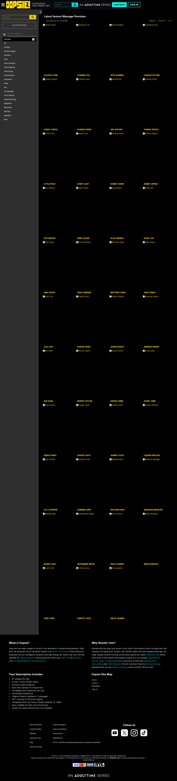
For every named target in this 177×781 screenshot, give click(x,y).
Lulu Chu (48, 347)
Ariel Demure (84, 292)
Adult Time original (60, 652)
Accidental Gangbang (114, 661)
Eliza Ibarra (117, 238)
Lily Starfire (50, 510)
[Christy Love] (92, 591)
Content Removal (89, 760)
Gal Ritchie (116, 130)
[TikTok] (143, 733)
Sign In (134, 5)
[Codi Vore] (59, 591)
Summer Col (83, 75)
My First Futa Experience (35, 661)
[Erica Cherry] (126, 537)
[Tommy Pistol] (159, 103)
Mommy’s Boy (150, 661)
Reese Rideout (151, 564)
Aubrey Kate (117, 455)
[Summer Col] (92, 48)
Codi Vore (49, 618)
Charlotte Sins (152, 75)
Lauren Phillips (152, 455)
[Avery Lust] (92, 157)
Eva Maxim (49, 238)
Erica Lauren (117, 618)
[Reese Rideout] (159, 537)
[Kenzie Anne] (126, 374)
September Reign (86, 564)
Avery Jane (150, 401)
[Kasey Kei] (159, 211)
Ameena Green (151, 347)
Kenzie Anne (116, 401)
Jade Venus (149, 292)
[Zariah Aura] (92, 320)
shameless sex (152, 655)
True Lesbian (97, 664)
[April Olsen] (92, 211)
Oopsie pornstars (27, 658)
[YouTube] (114, 733)
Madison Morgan (153, 510)
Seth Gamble (117, 75)
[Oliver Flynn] (59, 48)
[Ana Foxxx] (59, 266)
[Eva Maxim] (59, 211)
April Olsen (83, 238)
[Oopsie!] (18, 4)
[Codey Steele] (59, 103)
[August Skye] (92, 428)
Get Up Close (98, 661)
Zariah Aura (83, 347)
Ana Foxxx (49, 292)
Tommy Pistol (151, 130)
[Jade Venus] (159, 266)
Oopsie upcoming (120, 667)
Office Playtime (114, 664)
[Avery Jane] (159, 374)
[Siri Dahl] (59, 374)
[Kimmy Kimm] (126, 157)
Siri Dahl (48, 401)
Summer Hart (84, 510)
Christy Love (84, 618)
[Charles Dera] (92, 103)
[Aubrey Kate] (126, 428)
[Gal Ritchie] (126, 103)
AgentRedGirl (154, 658)
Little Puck (49, 184)
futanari (77, 658)
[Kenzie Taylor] (92, 374)
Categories (19, 25)
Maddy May (50, 564)
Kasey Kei (149, 238)
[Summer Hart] (92, 483)
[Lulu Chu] (59, 320)
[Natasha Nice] (126, 483)
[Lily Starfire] (59, 483)
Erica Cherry (117, 564)
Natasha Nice (117, 510)
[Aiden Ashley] (126, 320)
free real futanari (153, 664)
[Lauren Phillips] (159, 428)
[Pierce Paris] (59, 428)
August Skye (84, 455)
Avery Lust (83, 184)
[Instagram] (134, 733)
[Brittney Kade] (126, 266)
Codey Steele (51, 130)
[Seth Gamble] (126, 48)
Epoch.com (43, 758)
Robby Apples (151, 184)
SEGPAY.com (115, 758)
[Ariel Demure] (92, 266)
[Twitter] (124, 733)
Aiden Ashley (117, 347)
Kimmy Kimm (117, 184)
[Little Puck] (59, 157)
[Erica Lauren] (126, 591)
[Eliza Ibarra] (126, 211)
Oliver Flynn (51, 75)
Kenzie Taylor (84, 401)
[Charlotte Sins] (159, 48)
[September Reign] (92, 537)
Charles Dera (84, 130)
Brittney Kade (118, 292)
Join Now (119, 5)
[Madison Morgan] (159, 483)
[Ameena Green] (159, 320)
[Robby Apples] (159, 157)
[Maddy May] (59, 537)
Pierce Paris (50, 455)
